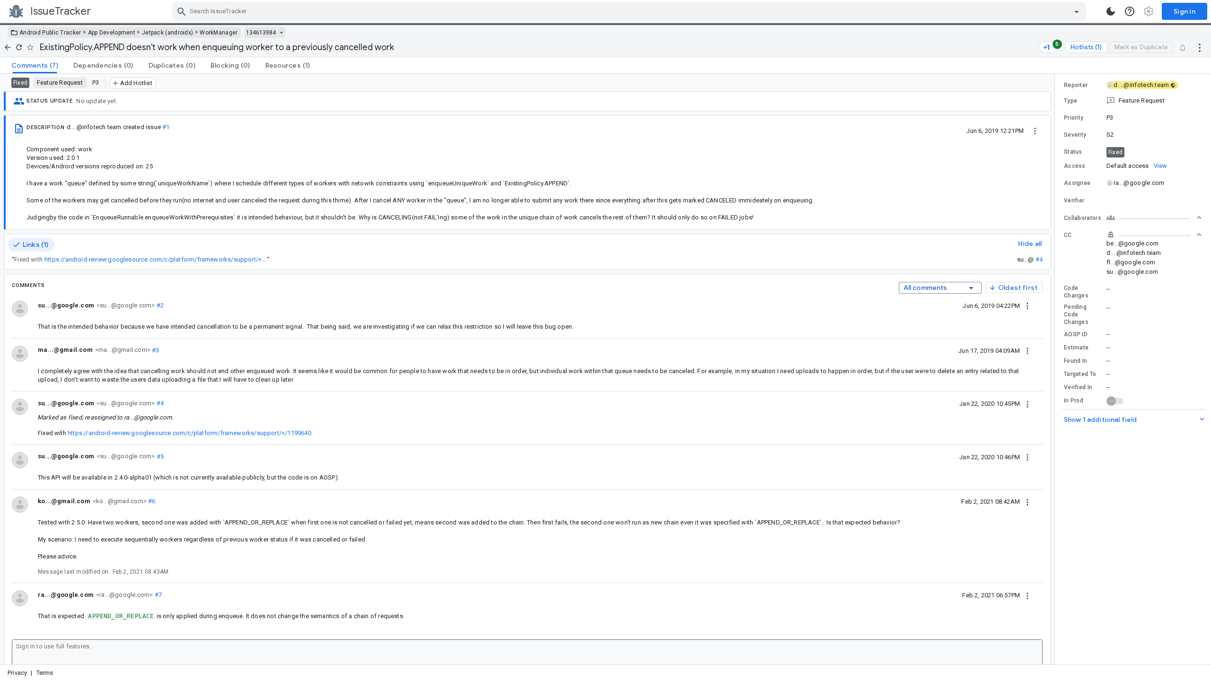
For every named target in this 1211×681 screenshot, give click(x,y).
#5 (159, 456)
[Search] (181, 11)
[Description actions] (1035, 130)
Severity (1075, 134)
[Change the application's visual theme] (1110, 11)
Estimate (1076, 347)
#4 (1039, 259)
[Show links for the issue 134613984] (281, 32)
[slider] (1056, 369)
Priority (1073, 117)
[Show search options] (1076, 11)
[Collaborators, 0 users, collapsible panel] (1154, 217)
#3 (154, 349)
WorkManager (218, 32)
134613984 (261, 32)
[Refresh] (19, 47)
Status (1073, 151)
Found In (1075, 361)
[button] (1133, 100)
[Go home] (7, 47)
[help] (1129, 11)
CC (1068, 235)
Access (1075, 166)
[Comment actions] (1027, 305)
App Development (112, 32)
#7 (157, 594)
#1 (165, 127)
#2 (159, 305)
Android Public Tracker (50, 32)
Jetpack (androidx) (167, 32)
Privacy (17, 672)
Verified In (1078, 387)
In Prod (1073, 400)
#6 (151, 501)
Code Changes (1076, 292)
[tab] (35, 65)
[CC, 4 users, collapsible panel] (1154, 234)
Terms (44, 672)
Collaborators (1082, 218)
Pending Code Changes (1076, 314)
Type (1070, 100)
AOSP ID (1076, 334)
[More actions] (1199, 47)
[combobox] (630, 11)
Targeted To (1080, 374)
